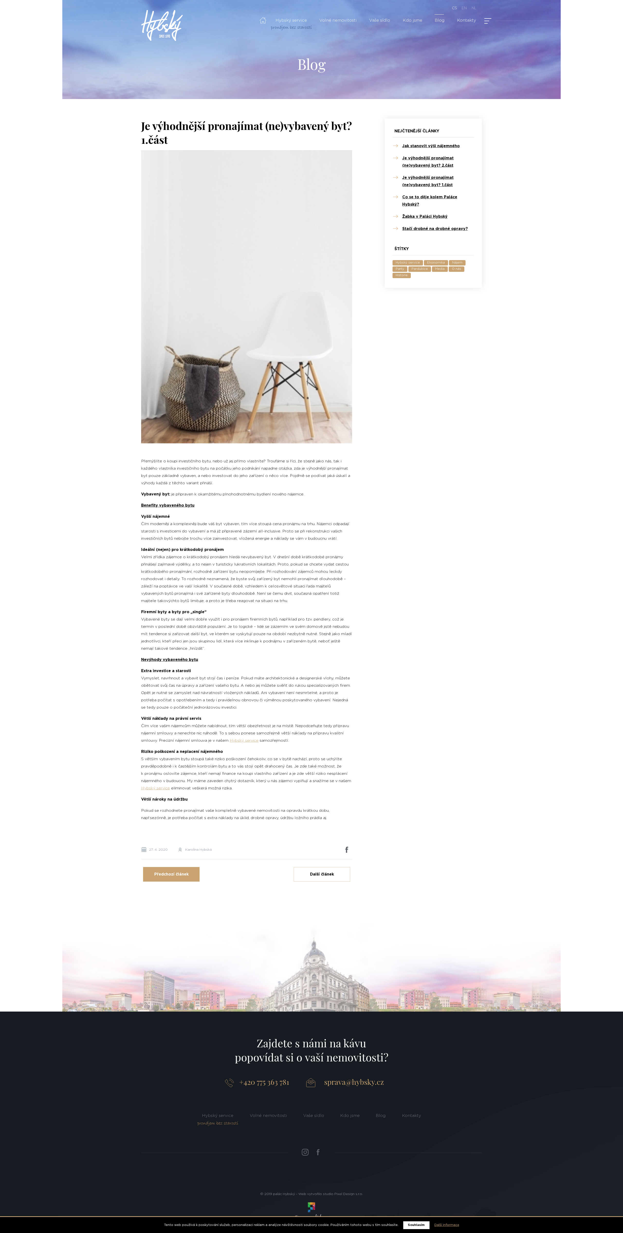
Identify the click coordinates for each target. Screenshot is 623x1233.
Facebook (318, 1152)
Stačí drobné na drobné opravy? (435, 229)
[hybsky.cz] (162, 25)
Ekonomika (436, 262)
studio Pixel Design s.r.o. (343, 1194)
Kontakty (466, 20)
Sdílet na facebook (346, 849)
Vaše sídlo (379, 20)
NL (474, 8)
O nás (456, 269)
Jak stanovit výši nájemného (431, 146)
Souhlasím (416, 1225)
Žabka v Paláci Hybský (425, 217)
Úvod (263, 20)
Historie (402, 275)
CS (454, 8)
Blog (440, 20)
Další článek (322, 874)
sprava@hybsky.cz (354, 1082)
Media (440, 269)
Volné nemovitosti (338, 20)
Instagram (305, 1152)
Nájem (457, 262)
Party (400, 269)
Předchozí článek (171, 874)
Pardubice (420, 269)
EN (464, 8)
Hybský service (291, 20)
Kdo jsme (412, 20)
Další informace (446, 1225)
